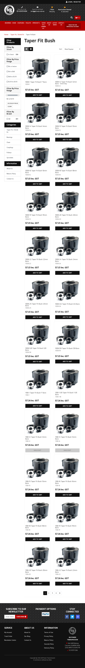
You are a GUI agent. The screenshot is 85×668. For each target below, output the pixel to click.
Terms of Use (48, 632)
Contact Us (61, 24)
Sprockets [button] (36, 23)
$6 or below (12, 66)
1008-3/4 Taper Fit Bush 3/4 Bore (67, 305)
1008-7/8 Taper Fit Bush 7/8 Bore (67, 349)
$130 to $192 (12, 82)
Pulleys (9, 152)
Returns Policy (11, 174)
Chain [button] (14, 23)
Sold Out (37, 450)
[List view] (31, 49)
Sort (60, 49)
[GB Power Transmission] (9, 10)
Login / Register (74, 2)
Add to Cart (37, 95)
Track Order (8, 636)
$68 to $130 (12, 77)
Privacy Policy (48, 636)
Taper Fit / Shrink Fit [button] (43, 25)
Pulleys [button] (28, 23)
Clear (10, 106)
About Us (49, 24)
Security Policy (49, 644)
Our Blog (27, 636)
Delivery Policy (49, 648)
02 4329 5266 (73, 650)
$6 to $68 (11, 71)
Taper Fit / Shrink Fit (12, 131)
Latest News (54, 24)
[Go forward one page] (60, 593)
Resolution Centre (10, 640)
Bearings (8, 23)
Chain (8, 142)
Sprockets (10, 158)
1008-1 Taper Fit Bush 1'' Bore (36, 83)
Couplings (10, 147)
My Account (8, 632)
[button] (12, 41)
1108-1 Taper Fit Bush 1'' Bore (35, 394)
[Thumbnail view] (26, 49)
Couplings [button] (20, 23)
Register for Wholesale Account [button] (73, 25)
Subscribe (20, 617)
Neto (50, 660)
